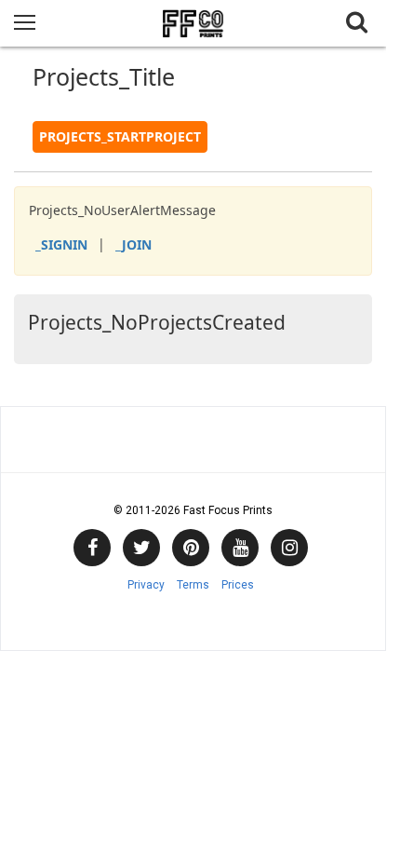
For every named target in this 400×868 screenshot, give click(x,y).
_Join (133, 244)
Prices (237, 584)
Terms (193, 584)
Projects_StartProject (120, 136)
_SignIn (61, 244)
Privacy (146, 584)
